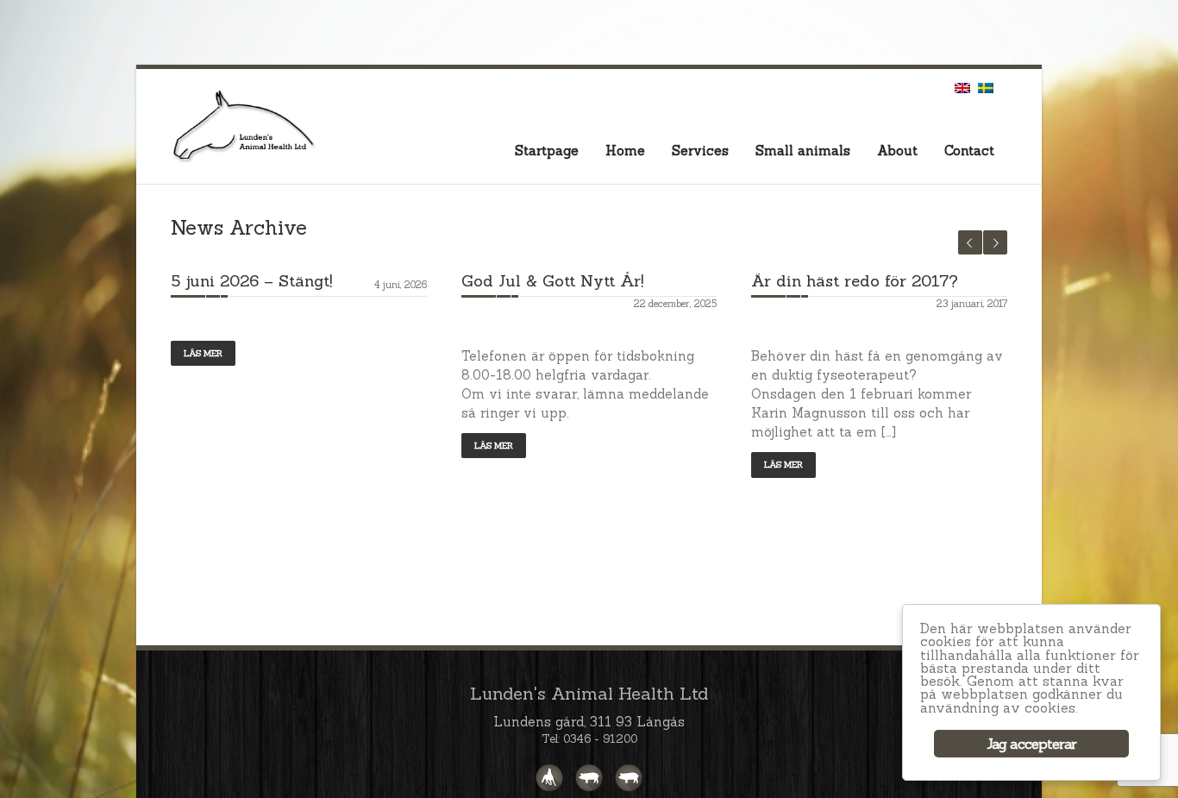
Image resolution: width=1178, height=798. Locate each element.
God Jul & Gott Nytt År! (552, 281)
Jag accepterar (1032, 743)
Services (700, 150)
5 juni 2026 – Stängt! (251, 281)
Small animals (802, 150)
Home (625, 150)
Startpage (547, 150)
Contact (969, 150)
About (897, 150)
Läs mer (203, 353)
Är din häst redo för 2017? (854, 281)
